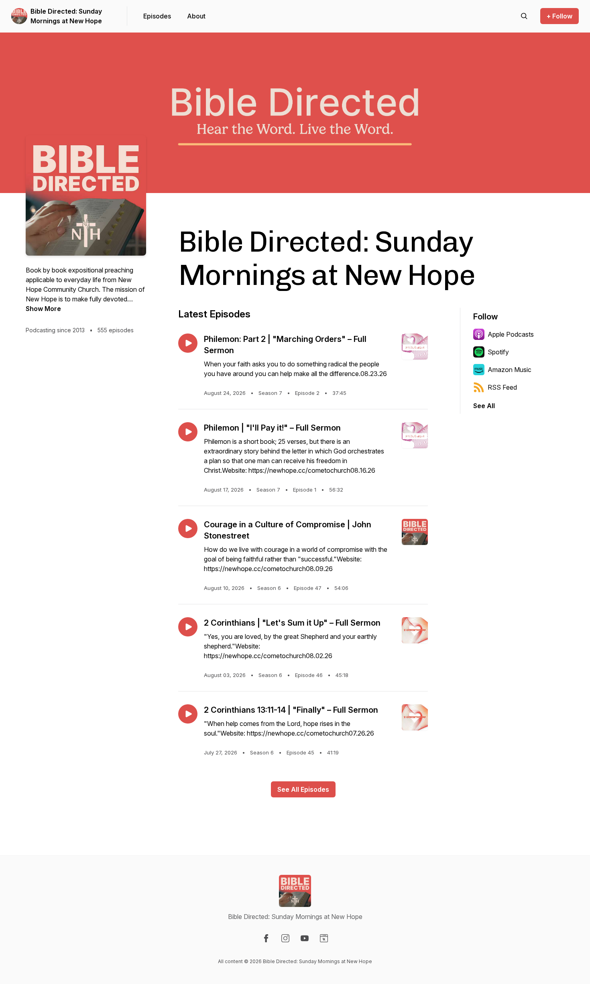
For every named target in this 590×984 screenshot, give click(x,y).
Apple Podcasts (511, 334)
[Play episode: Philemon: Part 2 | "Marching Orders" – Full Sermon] (187, 343)
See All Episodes (303, 789)
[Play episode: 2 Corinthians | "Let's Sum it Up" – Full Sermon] (187, 626)
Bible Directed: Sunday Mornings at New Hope (66, 16)
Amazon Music (509, 370)
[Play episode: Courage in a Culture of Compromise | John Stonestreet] (187, 528)
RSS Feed (502, 387)
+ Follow (559, 16)
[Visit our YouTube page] (305, 938)
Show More (43, 309)
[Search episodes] (524, 16)
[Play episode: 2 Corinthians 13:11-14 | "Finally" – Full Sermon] (187, 714)
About (196, 16)
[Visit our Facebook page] (266, 938)
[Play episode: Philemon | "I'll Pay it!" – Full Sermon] (187, 431)
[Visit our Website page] (324, 938)
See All (484, 406)
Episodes (157, 16)
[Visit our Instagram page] (285, 938)
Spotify (498, 352)
